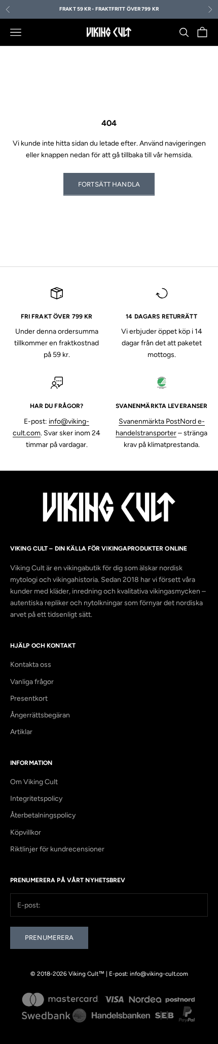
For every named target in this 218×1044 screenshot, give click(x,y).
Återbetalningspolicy (43, 815)
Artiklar (21, 732)
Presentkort (29, 698)
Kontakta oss (30, 664)
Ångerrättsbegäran (40, 715)
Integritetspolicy (36, 798)
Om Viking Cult (34, 782)
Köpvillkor (25, 832)
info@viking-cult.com (159, 973)
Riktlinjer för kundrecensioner (57, 849)
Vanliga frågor (32, 681)
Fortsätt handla (109, 184)
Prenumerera (49, 937)
